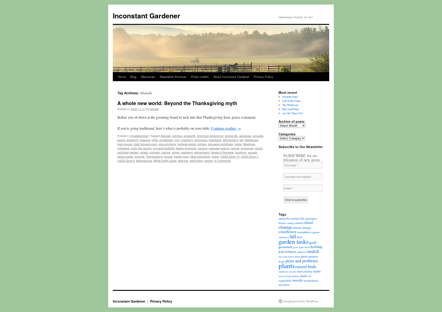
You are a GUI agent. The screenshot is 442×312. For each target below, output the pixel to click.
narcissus (283, 256)
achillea (177, 136)
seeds (317, 271)
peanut (225, 148)
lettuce (290, 251)
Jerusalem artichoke (220, 144)
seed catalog (304, 271)
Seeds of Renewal (222, 152)
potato (144, 152)
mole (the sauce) (141, 148)
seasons (292, 271)
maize (238, 144)
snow (303, 275)
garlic (313, 242)
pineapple (247, 148)
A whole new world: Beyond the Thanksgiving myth (177, 103)
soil (309, 276)
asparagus (311, 218)
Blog (133, 76)
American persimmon (210, 136)
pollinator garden (128, 152)
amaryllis (284, 218)
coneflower (166, 140)
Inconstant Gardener (146, 15)
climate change (301, 228)
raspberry (187, 152)
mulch (313, 251)
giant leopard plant (145, 144)
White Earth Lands (165, 161)
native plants (294, 256)
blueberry (132, 140)
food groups (124, 144)
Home (122, 76)
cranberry (187, 140)
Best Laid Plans (290, 109)
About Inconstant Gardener (231, 76)
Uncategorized (139, 136)
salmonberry (201, 152)
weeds (298, 280)
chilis (154, 140)
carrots (299, 223)
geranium (285, 246)
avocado (258, 136)
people (235, 148)
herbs (307, 247)
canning (290, 223)
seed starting (285, 276)
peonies (313, 256)
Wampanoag (144, 161)
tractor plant (181, 156)
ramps (176, 152)
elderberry (215, 140)
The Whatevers (290, 105)
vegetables (285, 280)
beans (121, 140)
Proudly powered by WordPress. (301, 301)
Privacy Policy (263, 76)
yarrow (208, 161)
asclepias (245, 136)
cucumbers (304, 232)
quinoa (166, 152)
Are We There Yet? (292, 113)
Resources (148, 76)
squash (252, 152)
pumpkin (154, 152)
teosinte (140, 156)
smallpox (241, 152)
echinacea (200, 140)
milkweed (123, 148)
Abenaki (165, 136)
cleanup (285, 227)
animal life (231, 136)
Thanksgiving (154, 156)
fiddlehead (251, 140)
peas (304, 256)
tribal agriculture (200, 156)
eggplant (315, 232)
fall (241, 140)
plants (258, 148)
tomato (168, 156)
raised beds (305, 266)
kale (282, 251)
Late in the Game (291, 101)
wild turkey (196, 161)
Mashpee (249, 144)
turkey (215, 156)
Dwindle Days (290, 96)
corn (177, 140)
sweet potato (125, 156)
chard (308, 222)
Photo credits (200, 76)
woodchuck (310, 280)
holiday (201, 144)
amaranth (189, 136)
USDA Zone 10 (230, 156)
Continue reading (226, 128)
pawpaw (214, 148)
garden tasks (293, 241)
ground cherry (167, 144)
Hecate (154, 109)
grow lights (298, 247)
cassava (145, 140)
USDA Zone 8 (126, 161)
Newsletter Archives (173, 76)
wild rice (183, 161)
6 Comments (223, 161)
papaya (202, 148)
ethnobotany (230, 140)
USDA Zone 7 (249, 156)
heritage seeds (186, 144)
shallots (295, 276)
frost (299, 237)
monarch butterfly (163, 148)
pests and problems (302, 260)
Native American (186, 148)
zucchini (284, 285)
